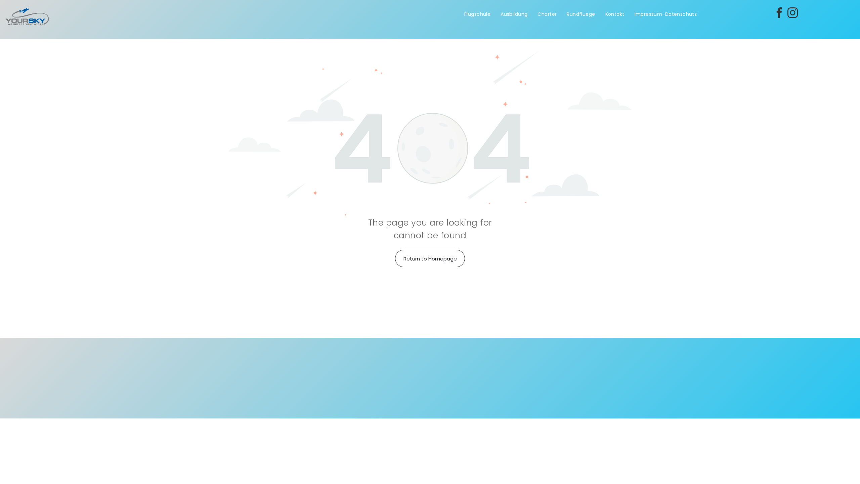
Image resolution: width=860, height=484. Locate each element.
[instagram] (792, 14)
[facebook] (779, 14)
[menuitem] (477, 14)
